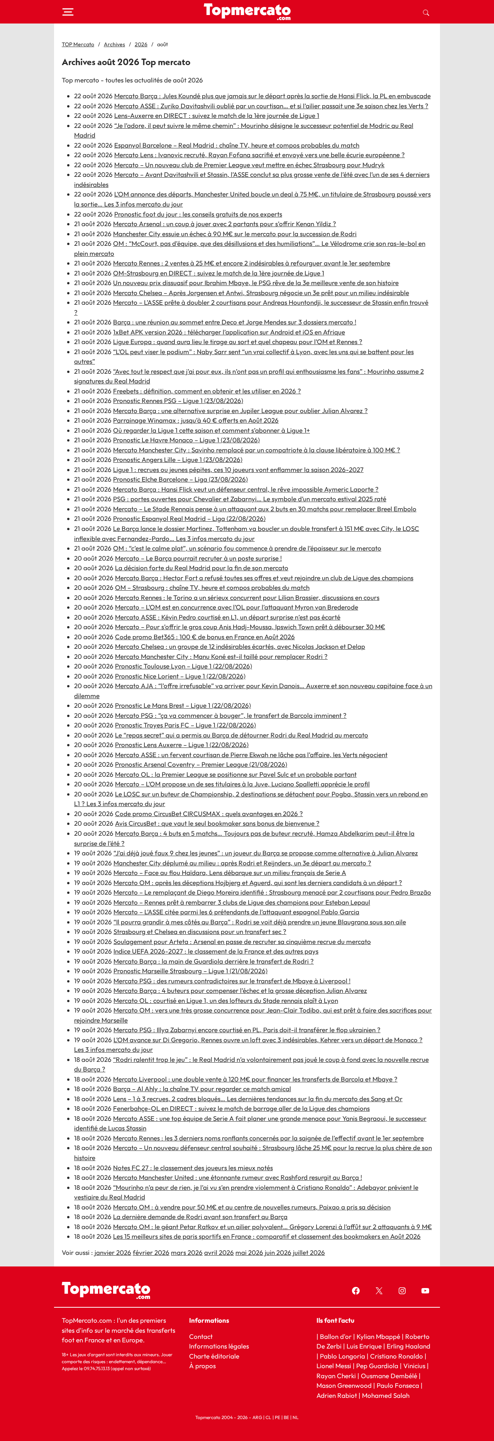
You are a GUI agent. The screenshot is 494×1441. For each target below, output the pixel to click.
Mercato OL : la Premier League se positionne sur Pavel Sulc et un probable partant (236, 774)
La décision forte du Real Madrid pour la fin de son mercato (201, 568)
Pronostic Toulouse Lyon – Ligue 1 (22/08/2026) (183, 666)
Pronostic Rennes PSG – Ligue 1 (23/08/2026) (178, 400)
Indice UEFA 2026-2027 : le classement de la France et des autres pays (215, 951)
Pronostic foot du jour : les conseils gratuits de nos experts (198, 214)
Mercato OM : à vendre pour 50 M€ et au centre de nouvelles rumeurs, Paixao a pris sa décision (252, 1207)
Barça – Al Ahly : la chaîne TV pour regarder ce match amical (202, 1089)
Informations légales (219, 1346)
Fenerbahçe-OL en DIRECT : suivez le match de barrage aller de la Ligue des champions (241, 1108)
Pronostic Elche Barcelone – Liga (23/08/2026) (180, 479)
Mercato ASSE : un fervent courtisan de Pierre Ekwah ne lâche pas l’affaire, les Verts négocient (251, 755)
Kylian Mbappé (378, 1336)
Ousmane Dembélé (389, 1376)
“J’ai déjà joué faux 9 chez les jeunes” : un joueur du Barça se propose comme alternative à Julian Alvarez (265, 853)
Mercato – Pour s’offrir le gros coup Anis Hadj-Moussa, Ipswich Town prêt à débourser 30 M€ (250, 627)
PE (277, 1417)
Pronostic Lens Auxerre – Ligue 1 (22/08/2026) (182, 745)
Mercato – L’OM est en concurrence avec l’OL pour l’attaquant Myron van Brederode (236, 607)
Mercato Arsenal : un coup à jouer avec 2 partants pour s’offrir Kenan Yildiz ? (224, 224)
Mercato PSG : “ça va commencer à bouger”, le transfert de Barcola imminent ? (231, 715)
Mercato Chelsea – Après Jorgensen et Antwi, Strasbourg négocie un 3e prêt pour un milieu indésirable (261, 293)
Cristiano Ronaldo (396, 1356)
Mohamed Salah (385, 1395)
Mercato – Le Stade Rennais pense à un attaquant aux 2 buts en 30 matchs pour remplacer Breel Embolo (264, 509)
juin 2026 (278, 1252)
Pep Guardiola (377, 1366)
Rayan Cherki (336, 1376)
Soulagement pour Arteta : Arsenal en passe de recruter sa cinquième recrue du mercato (242, 941)
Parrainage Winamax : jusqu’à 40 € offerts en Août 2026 (196, 420)
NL (296, 1417)
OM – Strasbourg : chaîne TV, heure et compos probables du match (212, 587)
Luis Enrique (364, 1346)
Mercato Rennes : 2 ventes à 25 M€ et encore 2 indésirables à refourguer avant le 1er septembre (251, 263)
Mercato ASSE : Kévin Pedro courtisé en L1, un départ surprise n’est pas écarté (227, 617)
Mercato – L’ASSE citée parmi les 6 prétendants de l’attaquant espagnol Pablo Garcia (236, 912)
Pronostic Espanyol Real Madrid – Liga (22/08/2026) (189, 518)
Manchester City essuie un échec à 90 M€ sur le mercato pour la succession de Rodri (235, 234)
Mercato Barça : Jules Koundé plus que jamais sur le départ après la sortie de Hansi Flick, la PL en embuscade (272, 96)
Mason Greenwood (344, 1385)
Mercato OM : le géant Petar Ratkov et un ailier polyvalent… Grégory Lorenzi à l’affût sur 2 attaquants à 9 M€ (272, 1227)
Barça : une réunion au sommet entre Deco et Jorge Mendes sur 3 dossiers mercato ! (234, 322)
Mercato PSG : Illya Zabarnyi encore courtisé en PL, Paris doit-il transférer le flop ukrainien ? (247, 1030)
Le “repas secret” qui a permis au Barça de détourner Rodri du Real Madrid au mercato (241, 735)
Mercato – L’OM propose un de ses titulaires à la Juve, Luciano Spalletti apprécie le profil (242, 784)
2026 (141, 44)
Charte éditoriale (214, 1356)
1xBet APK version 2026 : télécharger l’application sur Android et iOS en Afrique (229, 332)
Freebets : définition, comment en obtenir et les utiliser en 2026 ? (207, 391)
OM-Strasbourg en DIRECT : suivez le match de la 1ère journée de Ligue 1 (218, 273)
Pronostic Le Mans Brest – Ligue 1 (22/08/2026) (183, 705)
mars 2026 (187, 1252)
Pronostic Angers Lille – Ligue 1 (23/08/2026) (177, 459)
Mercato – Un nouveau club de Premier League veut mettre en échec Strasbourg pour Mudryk (249, 165)
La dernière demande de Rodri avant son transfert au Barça (200, 1217)
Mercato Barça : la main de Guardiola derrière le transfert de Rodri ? (213, 961)
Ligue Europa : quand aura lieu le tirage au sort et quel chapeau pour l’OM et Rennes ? (237, 342)
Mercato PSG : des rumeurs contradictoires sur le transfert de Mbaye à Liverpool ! (231, 981)
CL (268, 1417)
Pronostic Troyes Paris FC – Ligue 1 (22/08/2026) (185, 725)
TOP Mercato (78, 44)
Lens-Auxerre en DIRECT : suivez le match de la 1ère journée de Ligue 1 (216, 115)
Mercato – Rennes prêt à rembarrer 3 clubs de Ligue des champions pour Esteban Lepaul (241, 902)
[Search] (426, 12)
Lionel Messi (333, 1366)
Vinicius (414, 1366)
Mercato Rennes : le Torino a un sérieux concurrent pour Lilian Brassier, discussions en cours (247, 597)
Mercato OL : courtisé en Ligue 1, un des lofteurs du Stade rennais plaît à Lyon (225, 1000)
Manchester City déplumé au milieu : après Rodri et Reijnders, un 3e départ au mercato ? (242, 863)
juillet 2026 (309, 1252)
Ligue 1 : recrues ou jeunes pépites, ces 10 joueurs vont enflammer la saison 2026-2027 (238, 469)
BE (286, 1417)
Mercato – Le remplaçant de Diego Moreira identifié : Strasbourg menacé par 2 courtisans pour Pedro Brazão (272, 892)
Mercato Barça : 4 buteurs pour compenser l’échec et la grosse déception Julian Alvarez (240, 990)
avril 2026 (219, 1252)
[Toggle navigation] (68, 12)
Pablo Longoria (342, 1356)
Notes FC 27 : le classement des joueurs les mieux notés (193, 1168)
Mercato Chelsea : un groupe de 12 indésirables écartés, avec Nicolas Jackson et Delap (240, 646)
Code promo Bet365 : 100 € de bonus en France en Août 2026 (205, 637)
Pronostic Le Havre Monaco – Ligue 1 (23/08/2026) (186, 440)
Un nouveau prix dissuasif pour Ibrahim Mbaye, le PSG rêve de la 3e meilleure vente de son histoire (256, 283)
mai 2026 (249, 1252)
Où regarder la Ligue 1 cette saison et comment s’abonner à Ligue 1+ (211, 430)
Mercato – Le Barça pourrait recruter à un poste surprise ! (198, 558)
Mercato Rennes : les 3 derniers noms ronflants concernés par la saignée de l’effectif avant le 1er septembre (268, 1138)
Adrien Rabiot (336, 1395)
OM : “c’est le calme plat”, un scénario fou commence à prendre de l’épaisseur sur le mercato (247, 548)
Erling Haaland (408, 1346)
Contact (201, 1336)
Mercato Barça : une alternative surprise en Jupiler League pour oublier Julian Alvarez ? (240, 410)
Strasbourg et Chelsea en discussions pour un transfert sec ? (199, 931)
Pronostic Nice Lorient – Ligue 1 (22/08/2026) (180, 676)
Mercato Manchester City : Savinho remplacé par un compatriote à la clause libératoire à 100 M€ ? (256, 450)
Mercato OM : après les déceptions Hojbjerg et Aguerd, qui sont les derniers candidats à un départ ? (257, 882)
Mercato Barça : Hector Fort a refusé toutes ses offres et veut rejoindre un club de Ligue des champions (264, 578)
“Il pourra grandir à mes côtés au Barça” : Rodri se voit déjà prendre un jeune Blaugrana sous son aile (259, 922)
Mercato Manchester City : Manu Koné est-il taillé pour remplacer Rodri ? (221, 656)
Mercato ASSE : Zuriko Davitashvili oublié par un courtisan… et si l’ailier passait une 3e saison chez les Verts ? (271, 106)
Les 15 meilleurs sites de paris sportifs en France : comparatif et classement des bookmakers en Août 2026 (267, 1236)
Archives (114, 44)
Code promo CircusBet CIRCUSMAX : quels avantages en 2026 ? (209, 814)
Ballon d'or (336, 1336)
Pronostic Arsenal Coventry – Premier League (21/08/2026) (201, 764)
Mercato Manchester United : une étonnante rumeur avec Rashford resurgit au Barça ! (237, 1177)
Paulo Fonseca (398, 1385)
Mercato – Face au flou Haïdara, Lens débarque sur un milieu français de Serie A (229, 872)
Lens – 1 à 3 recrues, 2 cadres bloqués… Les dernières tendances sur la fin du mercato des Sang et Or (258, 1099)
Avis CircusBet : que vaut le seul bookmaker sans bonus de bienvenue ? (217, 823)
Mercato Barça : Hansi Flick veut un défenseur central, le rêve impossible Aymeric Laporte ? (246, 489)
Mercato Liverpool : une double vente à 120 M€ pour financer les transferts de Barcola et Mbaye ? (255, 1079)
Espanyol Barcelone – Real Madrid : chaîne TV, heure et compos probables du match (236, 145)
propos (205, 1366)
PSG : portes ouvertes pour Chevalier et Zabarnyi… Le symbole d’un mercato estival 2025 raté (249, 499)
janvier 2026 (113, 1252)
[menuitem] (426, 12)
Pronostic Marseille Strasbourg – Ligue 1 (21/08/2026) (190, 971)
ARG (257, 1417)
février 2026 (151, 1252)
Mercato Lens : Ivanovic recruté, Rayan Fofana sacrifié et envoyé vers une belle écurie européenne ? (259, 155)
